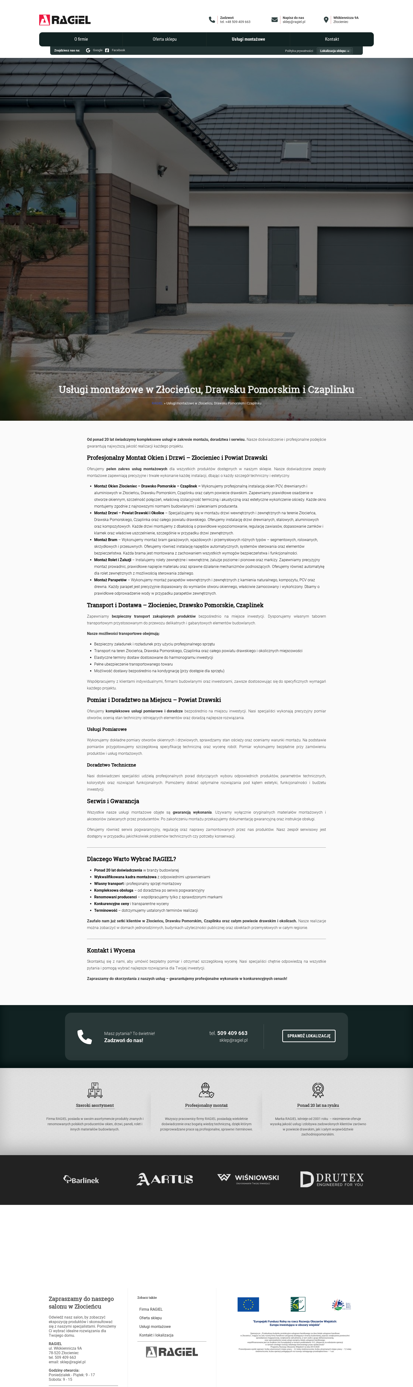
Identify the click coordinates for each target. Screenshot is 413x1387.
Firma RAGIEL (151, 1309)
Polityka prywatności (299, 51)
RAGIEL (157, 403)
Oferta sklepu (165, 39)
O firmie (81, 39)
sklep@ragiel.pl (294, 22)
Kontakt (332, 39)
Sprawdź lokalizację (309, 1035)
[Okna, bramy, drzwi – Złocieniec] (65, 20)
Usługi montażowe (248, 39)
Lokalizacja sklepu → (334, 51)
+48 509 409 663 (237, 22)
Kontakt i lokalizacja (156, 1335)
